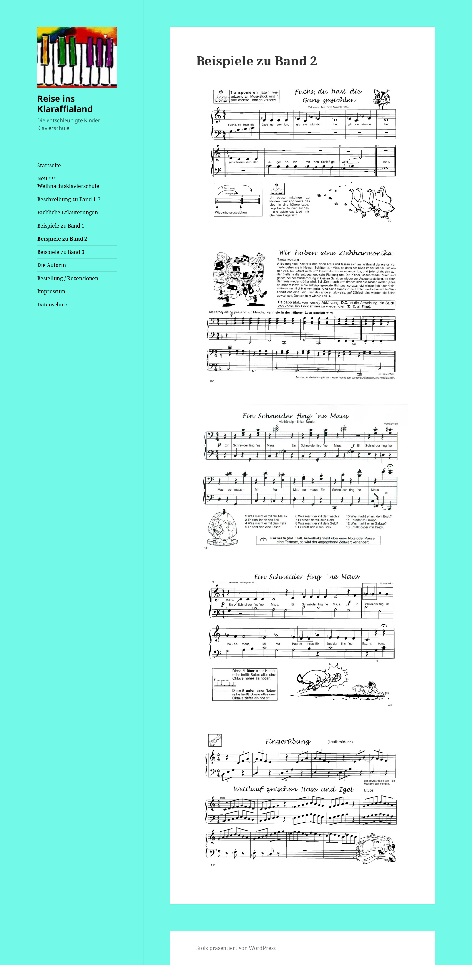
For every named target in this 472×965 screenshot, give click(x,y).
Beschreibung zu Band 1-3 (69, 199)
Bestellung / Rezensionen (67, 278)
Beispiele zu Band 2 (62, 238)
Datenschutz (52, 304)
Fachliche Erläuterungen (67, 212)
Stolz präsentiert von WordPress (236, 948)
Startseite (49, 165)
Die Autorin (51, 265)
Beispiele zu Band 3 (60, 251)
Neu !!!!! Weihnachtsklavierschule (68, 182)
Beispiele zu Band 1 (60, 225)
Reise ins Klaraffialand (65, 103)
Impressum (51, 291)
